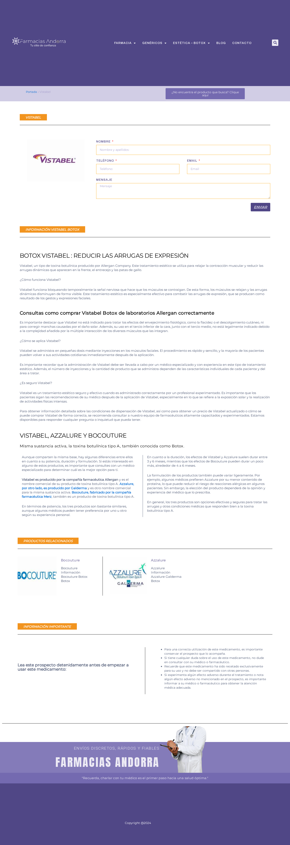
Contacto (242, 43)
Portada (31, 91)
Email (192, 160)
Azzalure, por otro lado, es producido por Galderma (78, 486)
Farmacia (123, 43)
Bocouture (70, 560)
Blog (221, 43)
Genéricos (152, 43)
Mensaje (104, 179)
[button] (275, 43)
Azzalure (158, 560)
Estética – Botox (189, 43)
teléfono (105, 160)
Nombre (103, 141)
